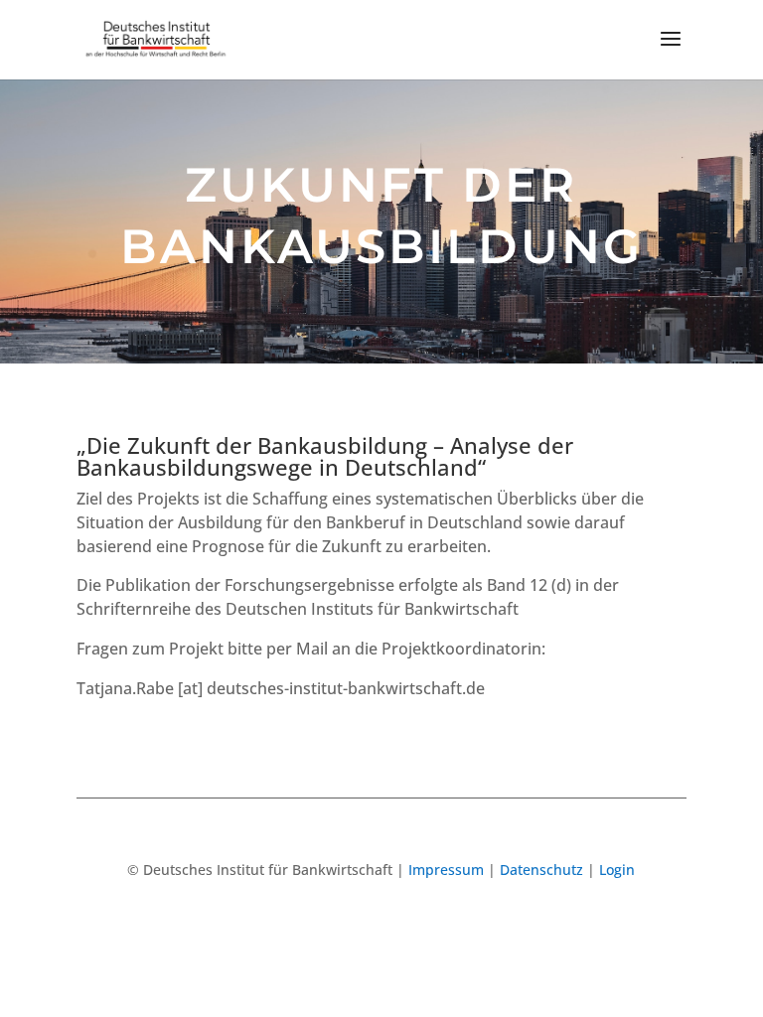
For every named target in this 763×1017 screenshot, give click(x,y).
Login (617, 869)
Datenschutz (541, 869)
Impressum (446, 869)
